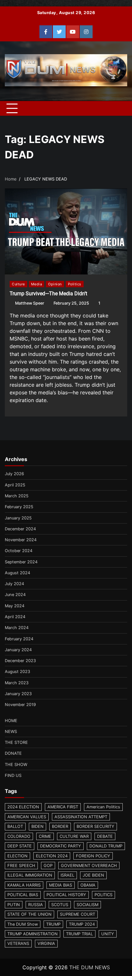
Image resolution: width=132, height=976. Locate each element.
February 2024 (19, 638)
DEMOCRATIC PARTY (60, 846)
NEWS (11, 731)
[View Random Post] (108, 108)
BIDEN (37, 826)
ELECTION (17, 856)
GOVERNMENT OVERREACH (89, 865)
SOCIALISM (87, 904)
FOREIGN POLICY (93, 856)
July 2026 (14, 473)
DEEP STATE (19, 846)
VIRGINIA (46, 943)
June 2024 (15, 594)
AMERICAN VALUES (26, 816)
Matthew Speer (29, 303)
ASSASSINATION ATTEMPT (80, 816)
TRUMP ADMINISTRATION (32, 933)
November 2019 (20, 704)
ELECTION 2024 (52, 856)
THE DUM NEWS (89, 967)
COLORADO (18, 836)
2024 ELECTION (23, 806)
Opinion (55, 284)
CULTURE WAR (74, 836)
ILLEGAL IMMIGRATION (29, 875)
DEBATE (105, 836)
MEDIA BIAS (60, 885)
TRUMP (53, 924)
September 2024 (21, 562)
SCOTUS (59, 904)
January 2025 (18, 518)
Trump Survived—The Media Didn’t (48, 293)
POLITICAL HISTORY (66, 894)
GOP (48, 865)
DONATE (13, 753)
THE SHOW (16, 764)
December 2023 (20, 660)
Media (36, 284)
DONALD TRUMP (105, 846)
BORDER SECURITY (95, 826)
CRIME (45, 836)
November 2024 (21, 539)
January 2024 (18, 649)
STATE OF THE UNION (29, 914)
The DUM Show (22, 924)
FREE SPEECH (21, 865)
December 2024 (20, 528)
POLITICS (103, 894)
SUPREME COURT (77, 914)
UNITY (107, 933)
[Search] (119, 108)
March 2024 (17, 627)
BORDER (60, 826)
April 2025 (15, 485)
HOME (11, 720)
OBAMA (87, 885)
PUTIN (13, 904)
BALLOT (15, 826)
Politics (74, 284)
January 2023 (18, 693)
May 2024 (14, 605)
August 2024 (17, 572)
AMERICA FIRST (62, 806)
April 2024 (15, 616)
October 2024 (18, 550)
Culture (18, 284)
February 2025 (19, 506)
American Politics (103, 806)
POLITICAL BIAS (22, 894)
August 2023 (17, 671)
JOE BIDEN (93, 875)
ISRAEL (67, 875)
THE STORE (16, 742)
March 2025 (17, 495)
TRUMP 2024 (82, 924)
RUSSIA (35, 904)
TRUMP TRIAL (79, 933)
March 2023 (17, 682)
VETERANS (18, 943)
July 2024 (14, 583)
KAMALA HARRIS (24, 885)
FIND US (13, 775)
